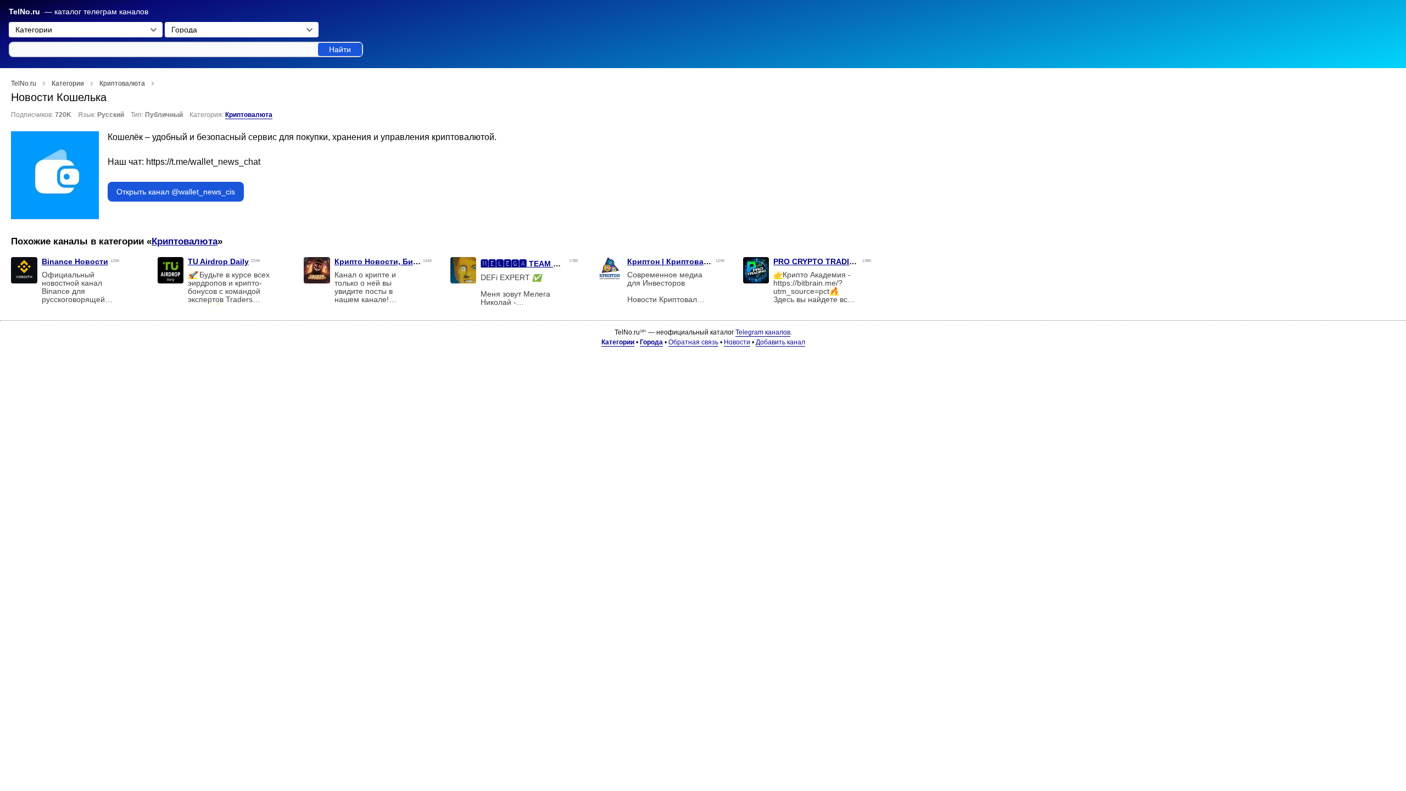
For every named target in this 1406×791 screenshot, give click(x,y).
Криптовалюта (248, 115)
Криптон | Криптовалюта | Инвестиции (702, 261)
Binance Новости (75, 261)
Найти (340, 49)
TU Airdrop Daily (218, 261)
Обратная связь (693, 342)
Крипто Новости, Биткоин (384, 261)
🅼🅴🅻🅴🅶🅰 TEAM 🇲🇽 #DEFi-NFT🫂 (548, 263)
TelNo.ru (24, 12)
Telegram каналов (762, 332)
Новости (737, 342)
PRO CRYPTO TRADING (817, 261)
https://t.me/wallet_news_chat (203, 161)
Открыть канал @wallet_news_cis (175, 191)
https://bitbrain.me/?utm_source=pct (808, 287)
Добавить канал (780, 342)
